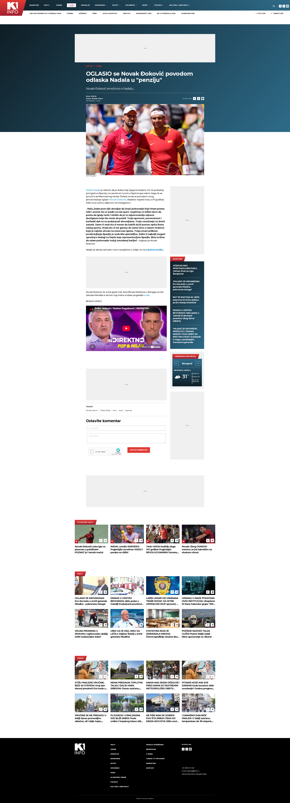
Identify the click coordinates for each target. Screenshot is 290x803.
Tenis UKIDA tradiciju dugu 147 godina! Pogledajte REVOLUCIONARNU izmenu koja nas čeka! (161, 549)
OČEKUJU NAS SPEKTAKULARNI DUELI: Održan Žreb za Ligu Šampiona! (185, 269)
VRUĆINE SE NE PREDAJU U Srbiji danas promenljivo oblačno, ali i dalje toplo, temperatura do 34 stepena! (90, 718)
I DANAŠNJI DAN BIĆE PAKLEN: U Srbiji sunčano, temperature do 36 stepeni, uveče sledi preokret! (197, 718)
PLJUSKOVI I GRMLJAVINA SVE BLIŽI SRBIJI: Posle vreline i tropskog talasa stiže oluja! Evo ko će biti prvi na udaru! (126, 718)
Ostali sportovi (109, 13)
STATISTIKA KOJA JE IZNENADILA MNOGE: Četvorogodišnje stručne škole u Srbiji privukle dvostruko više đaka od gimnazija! (162, 634)
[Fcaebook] (194, 98)
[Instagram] (284, 6)
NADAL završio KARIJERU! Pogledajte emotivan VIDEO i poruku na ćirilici (126, 549)
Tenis (94, 13)
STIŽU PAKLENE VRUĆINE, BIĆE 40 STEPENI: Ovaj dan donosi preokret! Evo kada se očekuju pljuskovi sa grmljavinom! (91, 685)
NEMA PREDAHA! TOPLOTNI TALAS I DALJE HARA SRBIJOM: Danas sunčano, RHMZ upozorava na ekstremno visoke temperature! (126, 685)
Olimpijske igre (188, 13)
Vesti (46, 5)
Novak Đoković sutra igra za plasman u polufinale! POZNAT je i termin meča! (90, 549)
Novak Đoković (117, 199)
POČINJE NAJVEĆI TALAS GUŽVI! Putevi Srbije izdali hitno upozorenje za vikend (196, 634)
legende (128, 410)
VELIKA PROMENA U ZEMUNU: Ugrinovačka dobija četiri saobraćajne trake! (91, 634)
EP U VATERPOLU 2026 (166, 13)
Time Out (127, 13)
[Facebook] (280, 6)
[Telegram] (202, 98)
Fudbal (70, 13)
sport (121, 410)
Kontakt (150, 768)
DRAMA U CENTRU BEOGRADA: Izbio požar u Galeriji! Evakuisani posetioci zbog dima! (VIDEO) (186, 315)
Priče (144, 5)
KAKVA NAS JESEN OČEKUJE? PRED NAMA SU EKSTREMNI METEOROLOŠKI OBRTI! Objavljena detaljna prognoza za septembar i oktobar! (162, 685)
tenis (115, 410)
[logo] (91, 767)
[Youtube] (287, 6)
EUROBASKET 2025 (143, 13)
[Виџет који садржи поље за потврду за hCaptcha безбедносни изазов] (105, 451)
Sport (115, 5)
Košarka (83, 13)
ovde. (147, 295)
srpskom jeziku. (154, 249)
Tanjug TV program (155, 758)
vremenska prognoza (185, 356)
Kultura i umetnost (179, 5)
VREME (59, 5)
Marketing (151, 763)
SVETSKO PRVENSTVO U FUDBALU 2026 (45, 13)
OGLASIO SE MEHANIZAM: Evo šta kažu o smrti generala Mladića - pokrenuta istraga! (186, 285)
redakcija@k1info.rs (192, 771)
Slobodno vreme (118, 777)
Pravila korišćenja (155, 745)
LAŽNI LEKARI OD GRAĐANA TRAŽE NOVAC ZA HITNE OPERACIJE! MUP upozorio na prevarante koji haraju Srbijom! (162, 601)
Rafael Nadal (93, 190)
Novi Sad (187, 363)
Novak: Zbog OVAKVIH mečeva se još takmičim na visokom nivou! (197, 549)
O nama (149, 754)
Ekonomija (100, 5)
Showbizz (130, 5)
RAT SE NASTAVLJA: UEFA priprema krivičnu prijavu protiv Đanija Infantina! (186, 300)
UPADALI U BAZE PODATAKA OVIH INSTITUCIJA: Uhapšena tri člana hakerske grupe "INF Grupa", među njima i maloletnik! (198, 601)
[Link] (198, 98)
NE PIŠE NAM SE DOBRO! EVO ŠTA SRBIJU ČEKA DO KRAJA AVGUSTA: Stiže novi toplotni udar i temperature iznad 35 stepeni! (161, 718)
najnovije (34, 5)
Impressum (151, 749)
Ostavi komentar (138, 450)
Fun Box (158, 5)
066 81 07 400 (189, 768)
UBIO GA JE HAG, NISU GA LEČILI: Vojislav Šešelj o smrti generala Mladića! (126, 634)
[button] (176, 363)
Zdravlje (85, 5)
